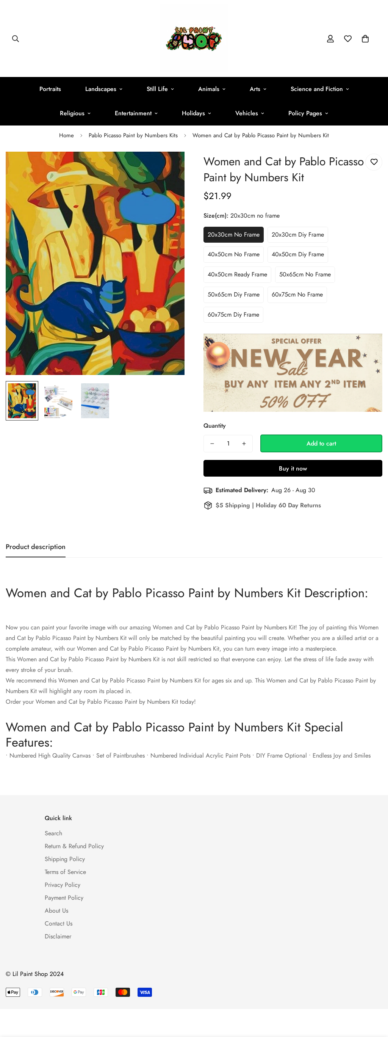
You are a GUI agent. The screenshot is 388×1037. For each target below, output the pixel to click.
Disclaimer (58, 936)
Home (66, 135)
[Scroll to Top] (373, 995)
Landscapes (100, 89)
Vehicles (246, 113)
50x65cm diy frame (234, 294)
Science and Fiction (317, 89)
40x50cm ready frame (237, 274)
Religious (72, 113)
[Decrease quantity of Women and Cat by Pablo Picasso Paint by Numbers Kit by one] (212, 443)
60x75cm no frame (297, 294)
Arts (255, 89)
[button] (365, 38)
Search (53, 833)
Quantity (214, 425)
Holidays (193, 113)
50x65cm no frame (305, 274)
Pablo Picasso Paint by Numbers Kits (133, 135)
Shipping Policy (65, 859)
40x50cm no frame (234, 254)
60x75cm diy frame (233, 314)
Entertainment (133, 113)
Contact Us (58, 923)
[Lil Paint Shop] (194, 38)
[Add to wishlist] (373, 162)
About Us (56, 910)
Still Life (157, 89)
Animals (208, 89)
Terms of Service (65, 872)
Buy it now (293, 468)
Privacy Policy (62, 884)
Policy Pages (305, 113)
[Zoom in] (168, 167)
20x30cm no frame (234, 234)
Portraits (50, 89)
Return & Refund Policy (74, 846)
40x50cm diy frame (298, 254)
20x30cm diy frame (298, 234)
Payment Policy (64, 897)
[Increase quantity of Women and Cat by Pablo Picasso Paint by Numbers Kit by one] (244, 443)
